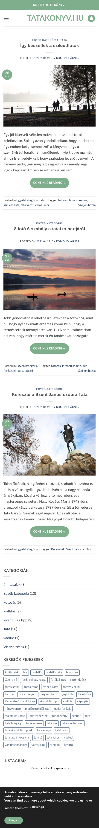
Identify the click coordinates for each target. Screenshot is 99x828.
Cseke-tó (11, 679)
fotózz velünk (72, 687)
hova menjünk (78, 200)
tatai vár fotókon (72, 723)
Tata (63, 40)
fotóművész (78, 679)
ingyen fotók (49, 694)
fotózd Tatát (50, 687)
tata (16, 205)
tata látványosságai (17, 737)
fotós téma (31, 687)
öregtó (68, 745)
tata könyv (44, 730)
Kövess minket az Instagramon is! (49, 768)
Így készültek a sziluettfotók (49, 45)
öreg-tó (55, 745)
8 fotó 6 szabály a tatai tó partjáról (49, 228)
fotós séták (12, 687)
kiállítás (9, 611)
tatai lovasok (34, 723)
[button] (6, 18)
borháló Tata (54, 672)
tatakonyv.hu (49, 18)
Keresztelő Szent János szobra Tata (49, 394)
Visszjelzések (13, 647)
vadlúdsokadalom (16, 745)
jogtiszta (67, 694)
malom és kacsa (15, 716)
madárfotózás (62, 708)
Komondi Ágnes (67, 58)
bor (25, 672)
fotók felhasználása (33, 679)
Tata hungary (13, 723)
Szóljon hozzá (87, 205)
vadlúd (8, 638)
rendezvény (59, 716)
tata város (27, 205)
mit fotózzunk (38, 716)
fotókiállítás (58, 679)
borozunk (72, 672)
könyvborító (13, 708)
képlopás (82, 701)
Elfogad (13, 820)
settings (38, 807)
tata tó (28, 370)
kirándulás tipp (71, 366)
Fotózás (9, 602)
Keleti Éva (84, 694)
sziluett (8, 205)
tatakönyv (61, 730)
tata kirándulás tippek (19, 730)
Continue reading (49, 183)
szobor (87, 549)
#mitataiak (11, 584)
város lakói (42, 205)
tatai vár (52, 723)
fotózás (63, 200)
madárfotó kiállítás (37, 708)
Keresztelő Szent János (66, 549)
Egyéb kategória (45, 40)
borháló (36, 672)
